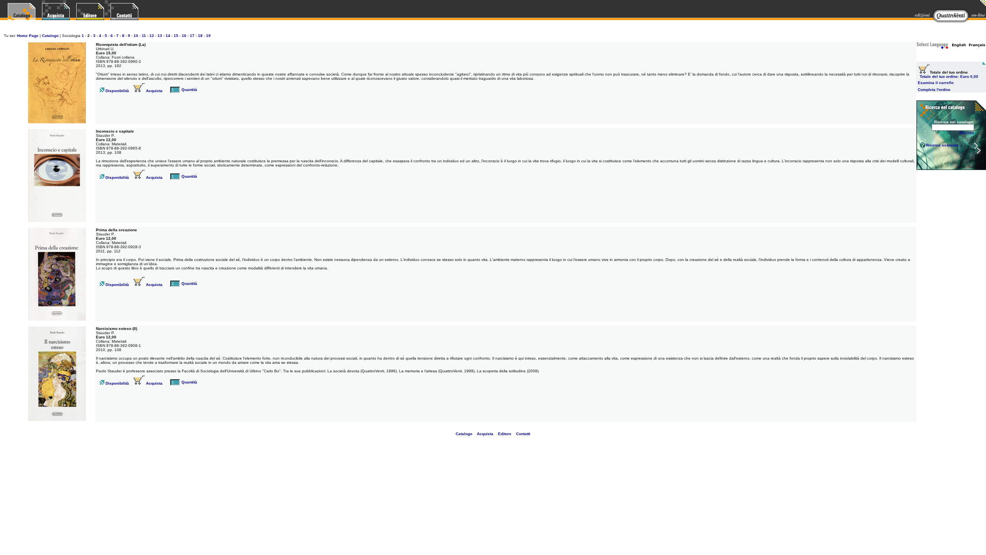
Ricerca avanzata (942, 145)
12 (151, 36)
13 (160, 36)
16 (184, 36)
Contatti (523, 434)
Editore (504, 434)
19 (208, 36)
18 (200, 36)
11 (144, 36)
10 (136, 36)
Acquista (154, 91)
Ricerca (966, 133)
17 (192, 36)
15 (176, 36)
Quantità (189, 89)
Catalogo (50, 36)
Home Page (28, 36)
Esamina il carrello (936, 83)
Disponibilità (116, 91)
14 (168, 36)
